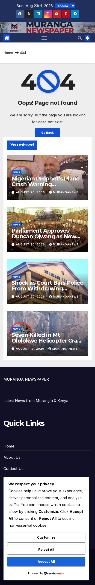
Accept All (46, 561)
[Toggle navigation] (44, 38)
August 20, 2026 (31, 192)
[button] (80, 38)
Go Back (47, 132)
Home (8, 53)
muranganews (66, 192)
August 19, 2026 (30, 348)
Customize (46, 537)
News (16, 172)
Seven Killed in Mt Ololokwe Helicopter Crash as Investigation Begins (47, 341)
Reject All (46, 549)
